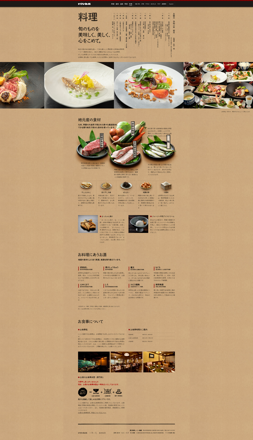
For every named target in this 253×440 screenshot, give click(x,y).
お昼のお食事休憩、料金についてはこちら (92, 412)
